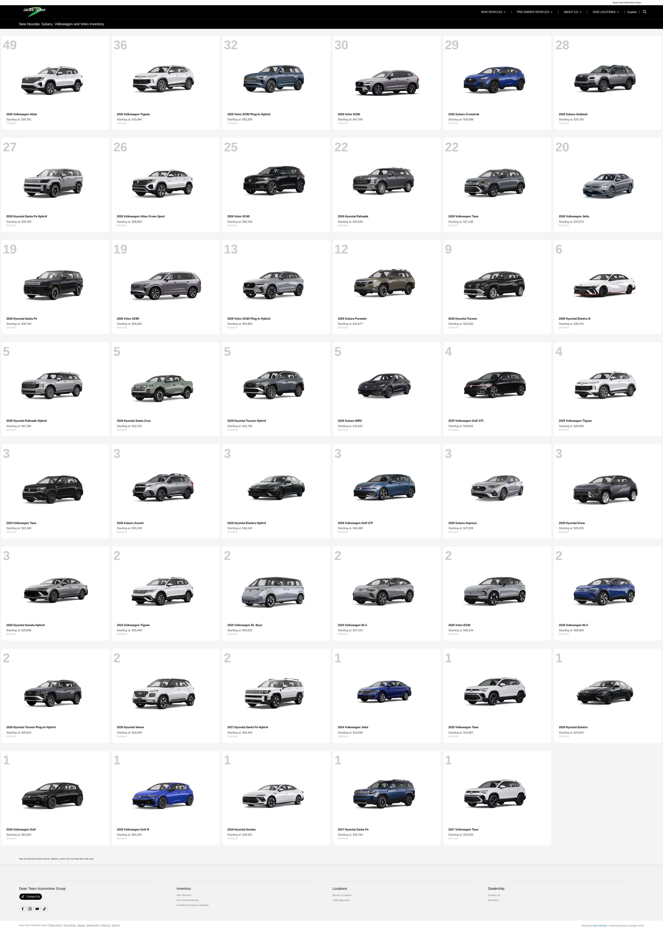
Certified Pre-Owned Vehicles (193, 905)
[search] (644, 12)
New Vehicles (184, 895)
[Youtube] (37, 908)
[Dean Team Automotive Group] (49, 11)
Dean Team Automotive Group (33, 925)
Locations (339, 888)
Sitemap (81, 925)
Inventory (184, 888)
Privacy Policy (55, 925)
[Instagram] (29, 908)
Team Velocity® (600, 925)
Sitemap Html (92, 925)
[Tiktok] (44, 908)
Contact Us (33, 896)
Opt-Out (115, 925)
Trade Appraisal (340, 900)
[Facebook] (22, 908)
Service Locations (342, 895)
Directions (493, 900)
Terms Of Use (69, 925)
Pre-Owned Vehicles (188, 900)
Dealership (496, 888)
